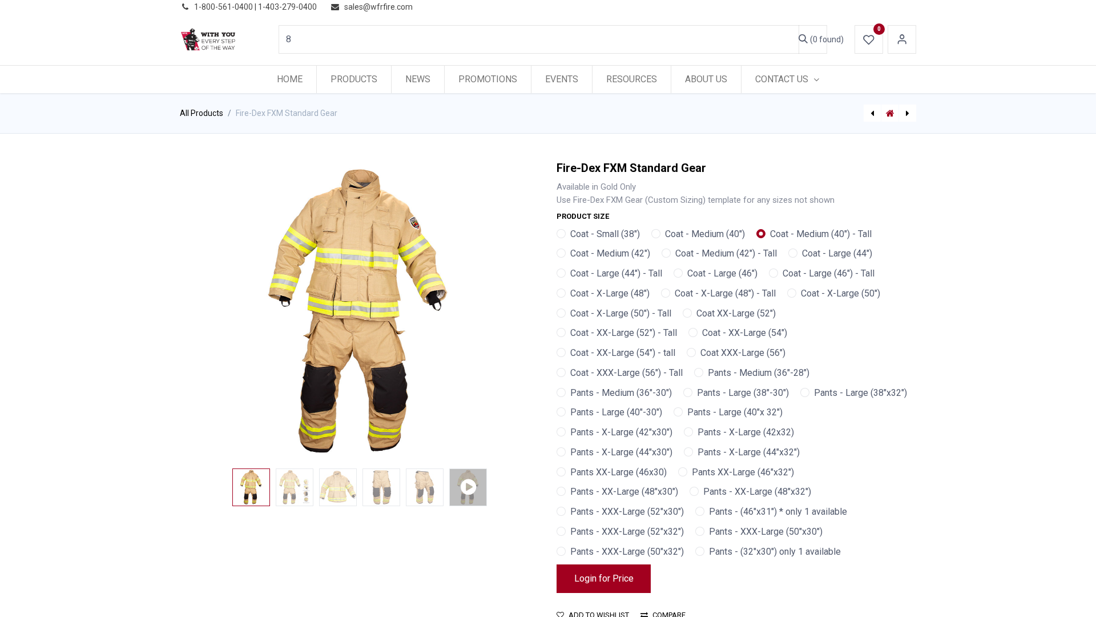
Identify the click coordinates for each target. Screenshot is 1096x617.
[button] (207, 312)
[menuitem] (289, 79)
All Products (201, 113)
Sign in (902, 39)
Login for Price (604, 578)
